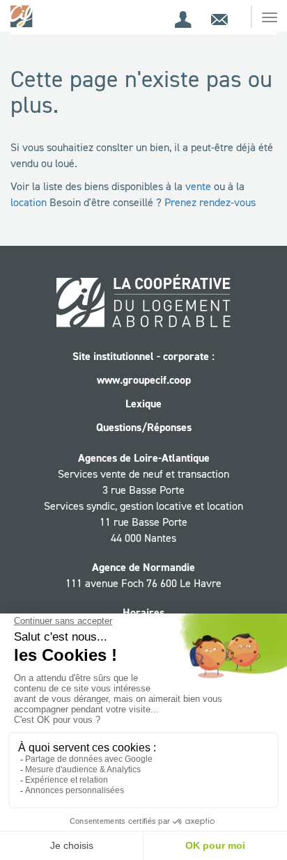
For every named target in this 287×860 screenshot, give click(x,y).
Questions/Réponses (144, 427)
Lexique (143, 403)
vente (198, 186)
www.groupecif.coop (144, 380)
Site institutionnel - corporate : (143, 356)
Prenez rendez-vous (210, 202)
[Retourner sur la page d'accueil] (22, 15)
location (28, 202)
